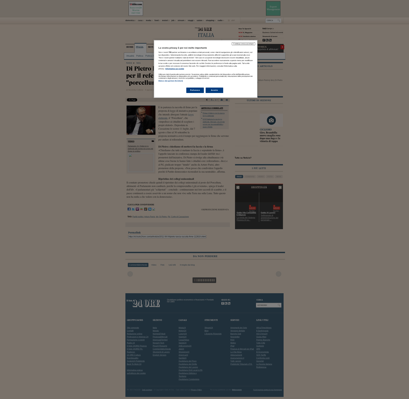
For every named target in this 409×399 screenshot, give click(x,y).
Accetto (214, 90)
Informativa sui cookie (174, 69)
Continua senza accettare (243, 44)
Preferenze (195, 90)
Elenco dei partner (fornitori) (170, 81)
